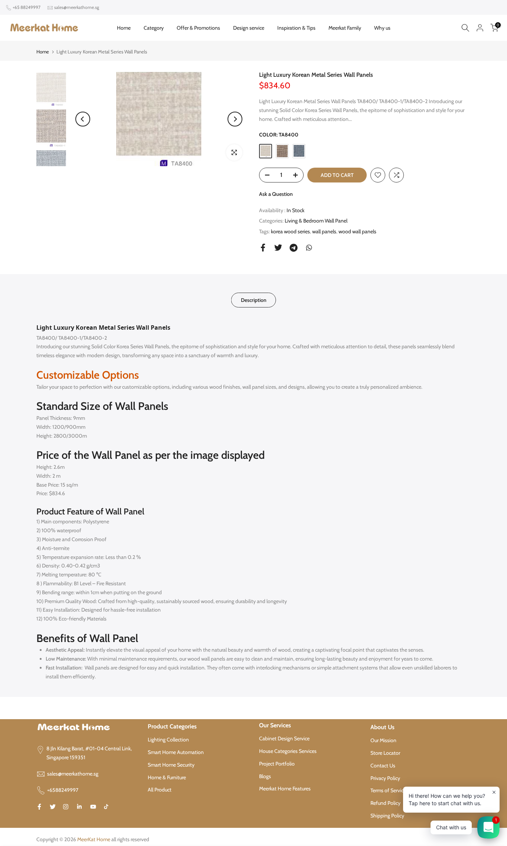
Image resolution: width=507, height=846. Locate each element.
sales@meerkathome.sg (76, 7)
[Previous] (82, 119)
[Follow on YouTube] (93, 806)
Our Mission (383, 740)
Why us (382, 27)
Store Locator (385, 753)
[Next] (235, 119)
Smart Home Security (171, 764)
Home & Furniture (167, 777)
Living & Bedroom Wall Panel (316, 220)
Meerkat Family (344, 27)
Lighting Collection (168, 739)
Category (154, 27)
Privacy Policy (385, 778)
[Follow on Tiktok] (106, 806)
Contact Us (382, 765)
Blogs (265, 776)
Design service (248, 27)
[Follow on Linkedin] (79, 806)
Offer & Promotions (198, 27)
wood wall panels (357, 231)
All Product (159, 789)
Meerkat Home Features (285, 788)
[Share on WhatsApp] (309, 247)
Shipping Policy (387, 815)
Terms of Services (389, 790)
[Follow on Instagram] (65, 806)
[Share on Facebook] (263, 247)
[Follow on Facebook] (39, 806)
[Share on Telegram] (294, 248)
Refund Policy (385, 803)
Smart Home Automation (176, 752)
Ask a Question (276, 194)
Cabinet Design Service (284, 738)
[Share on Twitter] (278, 247)
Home (124, 27)
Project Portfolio (277, 763)
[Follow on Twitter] (53, 806)
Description (253, 300)
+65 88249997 (26, 7)
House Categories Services (288, 751)
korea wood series (290, 231)
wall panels (324, 231)
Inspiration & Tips (296, 27)
